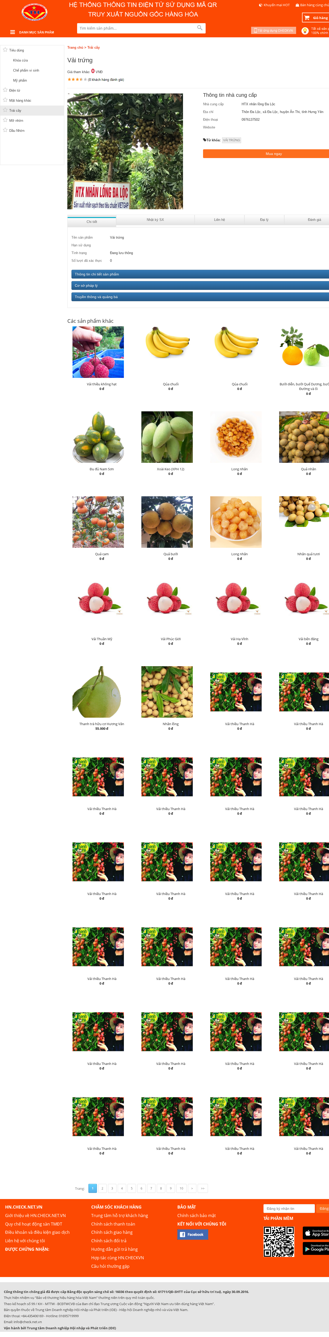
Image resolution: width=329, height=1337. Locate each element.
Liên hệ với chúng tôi (25, 1241)
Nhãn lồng (171, 724)
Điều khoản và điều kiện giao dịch (37, 1232)
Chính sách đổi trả (108, 1241)
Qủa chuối (171, 384)
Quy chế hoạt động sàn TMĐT (33, 1224)
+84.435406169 (32, 1316)
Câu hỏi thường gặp (110, 1266)
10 (181, 1188)
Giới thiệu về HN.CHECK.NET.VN (35, 1215)
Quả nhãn (308, 469)
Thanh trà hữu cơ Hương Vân (101, 724)
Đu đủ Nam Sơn (102, 469)
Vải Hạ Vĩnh (239, 639)
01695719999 (69, 1316)
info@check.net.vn (28, 1321)
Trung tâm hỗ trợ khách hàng (119, 1215)
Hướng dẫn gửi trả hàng (114, 1249)
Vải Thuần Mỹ (102, 639)
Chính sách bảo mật (196, 1215)
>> (203, 1188)
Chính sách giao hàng (112, 1232)
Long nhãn (239, 469)
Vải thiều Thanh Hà (239, 724)
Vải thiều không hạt (102, 384)
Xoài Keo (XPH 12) (170, 469)
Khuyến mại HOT (277, 5)
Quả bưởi (170, 554)
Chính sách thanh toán (113, 1224)
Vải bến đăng (308, 639)
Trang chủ (75, 47)
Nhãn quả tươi (308, 554)
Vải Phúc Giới (171, 639)
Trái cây (93, 47)
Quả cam (102, 554)
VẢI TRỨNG (231, 140)
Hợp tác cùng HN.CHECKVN (117, 1258)
